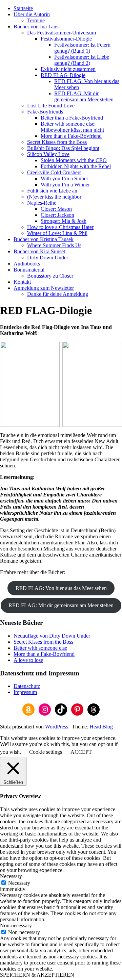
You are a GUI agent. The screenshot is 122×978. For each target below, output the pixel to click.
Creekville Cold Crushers (54, 172)
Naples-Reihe (41, 203)
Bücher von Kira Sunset (39, 251)
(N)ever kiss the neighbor (54, 197)
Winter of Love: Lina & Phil (57, 233)
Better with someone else (40, 648)
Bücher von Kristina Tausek (44, 239)
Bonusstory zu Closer (50, 276)
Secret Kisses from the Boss (57, 142)
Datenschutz (27, 686)
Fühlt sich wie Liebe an (52, 191)
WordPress (56, 726)
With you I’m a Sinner (64, 178)
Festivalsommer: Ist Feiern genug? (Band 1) (82, 48)
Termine (36, 20)
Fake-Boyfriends (45, 111)
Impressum (25, 692)
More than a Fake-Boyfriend (71, 136)
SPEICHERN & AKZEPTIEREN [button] (37, 975)
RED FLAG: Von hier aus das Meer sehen (61, 588)
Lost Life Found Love (51, 105)
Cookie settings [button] (45, 752)
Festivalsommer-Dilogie (66, 39)
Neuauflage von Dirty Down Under (52, 636)
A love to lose (28, 660)
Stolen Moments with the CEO (74, 160)
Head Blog (101, 726)
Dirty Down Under (47, 257)
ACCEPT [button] (81, 752)
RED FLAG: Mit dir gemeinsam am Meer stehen (84, 96)
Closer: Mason (56, 209)
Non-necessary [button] (16, 925)
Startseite (23, 8)
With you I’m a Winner (65, 184)
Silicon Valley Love (48, 154)
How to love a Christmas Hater (60, 227)
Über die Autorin (32, 14)
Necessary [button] (11, 876)
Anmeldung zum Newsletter (44, 288)
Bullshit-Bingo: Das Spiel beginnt (63, 148)
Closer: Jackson (57, 215)
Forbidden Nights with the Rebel (76, 166)
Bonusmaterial (29, 270)
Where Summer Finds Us (54, 245)
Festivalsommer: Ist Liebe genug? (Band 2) (81, 60)
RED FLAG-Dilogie (63, 75)
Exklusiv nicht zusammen (68, 69)
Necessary (19, 883)
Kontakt (22, 282)
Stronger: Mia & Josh (63, 221)
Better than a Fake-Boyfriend (72, 118)
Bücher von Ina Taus (36, 26)
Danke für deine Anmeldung (57, 294)
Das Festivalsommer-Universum (61, 32)
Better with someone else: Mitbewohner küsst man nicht (72, 127)
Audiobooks (27, 263)
